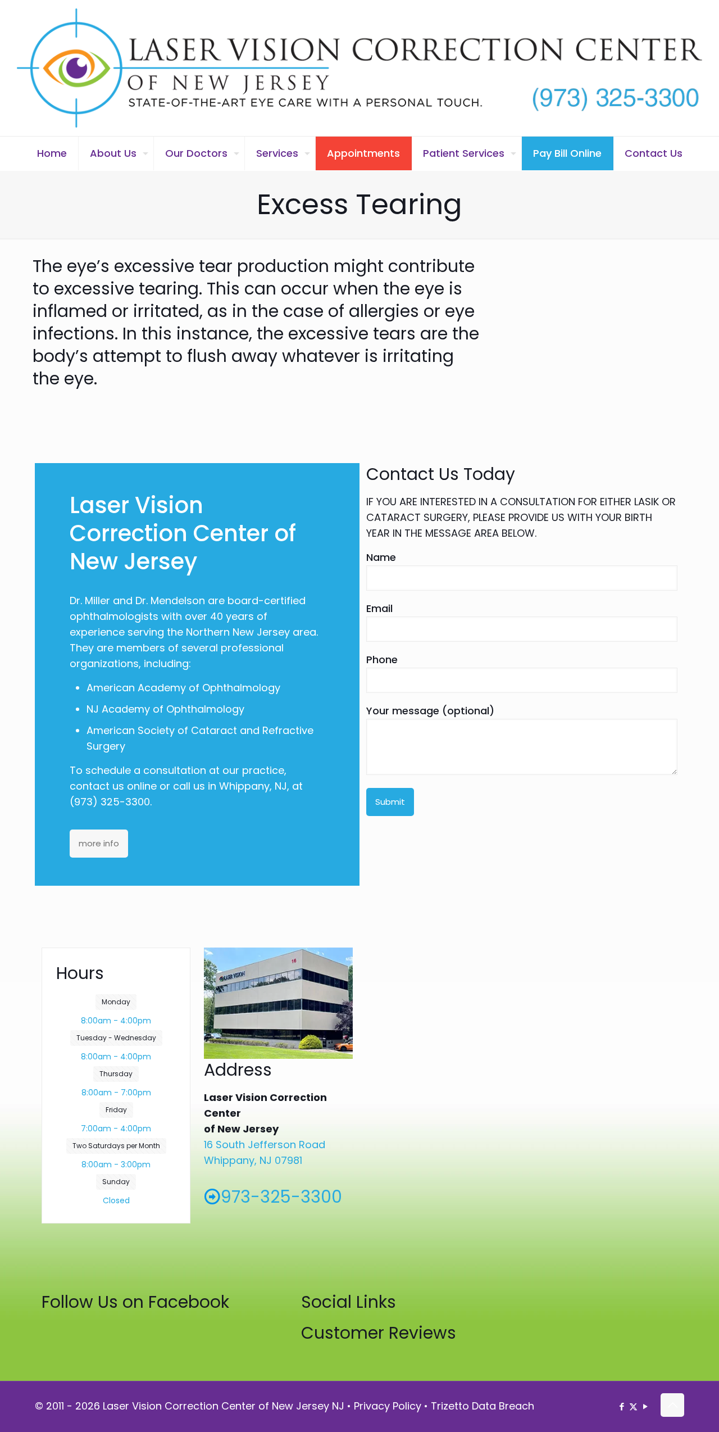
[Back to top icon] (672, 1405)
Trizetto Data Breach (482, 1406)
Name (381, 557)
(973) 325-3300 (110, 802)
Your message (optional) (430, 711)
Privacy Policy (387, 1406)
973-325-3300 (281, 1197)
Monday (116, 1002)
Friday (116, 1109)
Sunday (116, 1181)
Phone (382, 659)
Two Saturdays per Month (116, 1145)
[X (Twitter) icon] (633, 1406)
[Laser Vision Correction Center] (359, 68)
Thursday (116, 1073)
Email (379, 608)
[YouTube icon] (645, 1406)
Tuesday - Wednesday (116, 1038)
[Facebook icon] (621, 1406)
